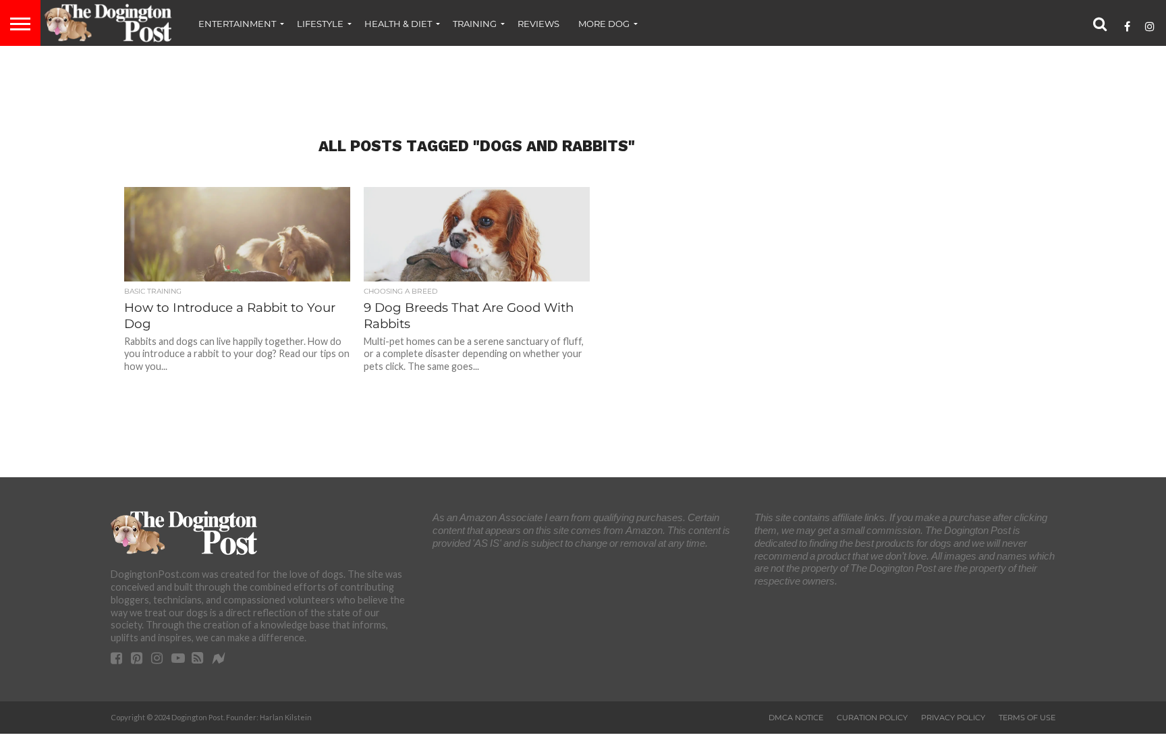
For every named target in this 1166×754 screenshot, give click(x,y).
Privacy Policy (953, 717)
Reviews (538, 23)
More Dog (604, 23)
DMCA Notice (796, 717)
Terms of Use (1027, 717)
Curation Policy (872, 717)
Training (475, 23)
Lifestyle (320, 23)
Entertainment (237, 23)
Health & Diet (398, 23)
